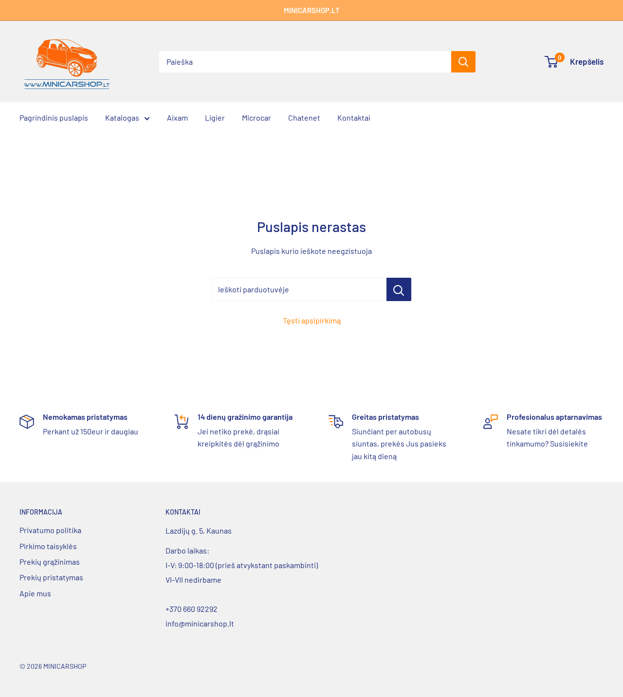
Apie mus (35, 593)
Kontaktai (353, 117)
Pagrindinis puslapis (53, 117)
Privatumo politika (50, 530)
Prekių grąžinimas (49, 561)
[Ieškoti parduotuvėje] (398, 289)
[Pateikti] (463, 61)
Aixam (177, 117)
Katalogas (122, 117)
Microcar (256, 117)
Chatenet (304, 117)
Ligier (215, 117)
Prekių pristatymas (51, 577)
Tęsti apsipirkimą (312, 320)
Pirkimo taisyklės (48, 546)
